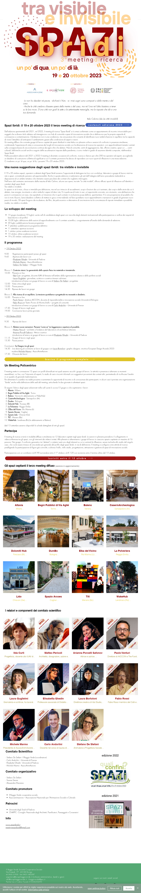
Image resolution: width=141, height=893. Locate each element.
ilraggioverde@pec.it (37, 879)
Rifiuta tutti (114, 888)
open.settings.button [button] (96, 888)
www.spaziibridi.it (13, 824)
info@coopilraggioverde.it (16, 879)
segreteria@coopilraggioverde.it (19, 877)
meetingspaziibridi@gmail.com (18, 827)
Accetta (129, 888)
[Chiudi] (137, 888)
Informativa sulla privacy (38, 889)
